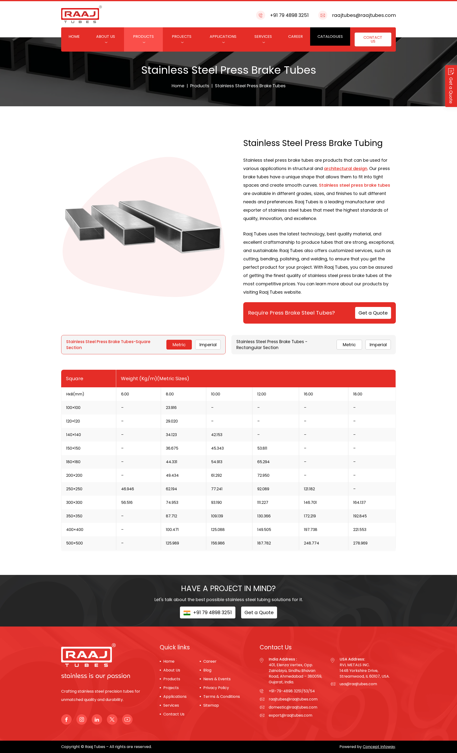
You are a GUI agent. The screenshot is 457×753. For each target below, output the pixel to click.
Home (74, 36)
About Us (105, 36)
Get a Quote (373, 313)
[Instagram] (81, 719)
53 (305, 691)
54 (312, 691)
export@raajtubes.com (290, 715)
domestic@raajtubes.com (293, 707)
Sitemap (211, 705)
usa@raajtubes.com (358, 684)
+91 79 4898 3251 (289, 15)
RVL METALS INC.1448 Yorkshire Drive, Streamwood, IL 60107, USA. (365, 670)
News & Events (217, 679)
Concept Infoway (379, 746)
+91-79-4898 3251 (285, 691)
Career (295, 36)
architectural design (345, 168)
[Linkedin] (97, 719)
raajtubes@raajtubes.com (364, 15)
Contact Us (372, 39)
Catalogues (330, 36)
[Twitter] (112, 719)
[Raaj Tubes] (88, 665)
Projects (181, 36)
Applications (223, 36)
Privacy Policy (216, 687)
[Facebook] (66, 719)
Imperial (208, 345)
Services (263, 36)
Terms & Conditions (221, 696)
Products (143, 36)
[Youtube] (127, 719)
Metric (179, 345)
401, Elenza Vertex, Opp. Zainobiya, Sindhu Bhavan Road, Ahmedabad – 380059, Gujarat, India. (295, 673)
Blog (207, 670)
